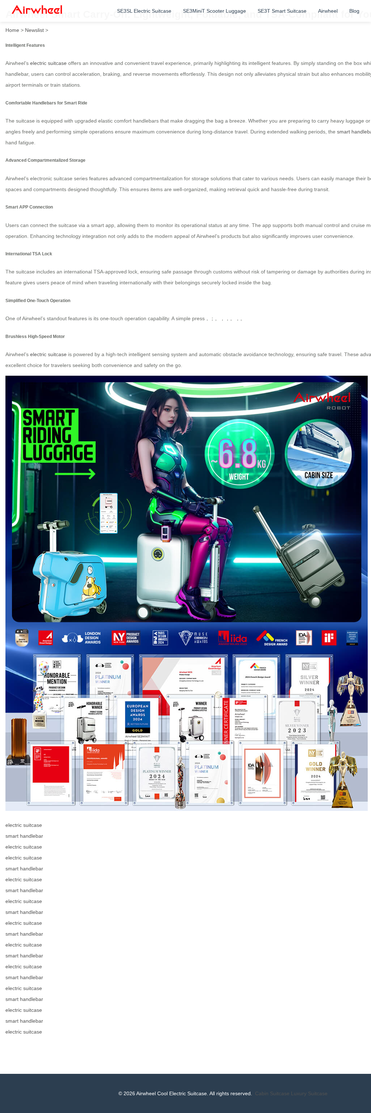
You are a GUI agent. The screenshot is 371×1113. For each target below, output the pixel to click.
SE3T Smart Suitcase (282, 11)
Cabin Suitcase (272, 1093)
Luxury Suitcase (309, 1093)
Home (12, 30)
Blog (354, 11)
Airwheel (328, 11)
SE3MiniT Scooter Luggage (214, 11)
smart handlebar (24, 836)
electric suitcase (48, 63)
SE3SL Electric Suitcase (144, 11)
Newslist (34, 30)
